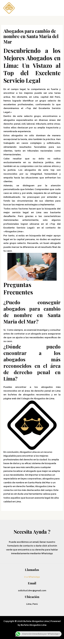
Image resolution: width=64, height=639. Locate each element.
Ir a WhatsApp (32, 576)
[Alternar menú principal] (57, 7)
